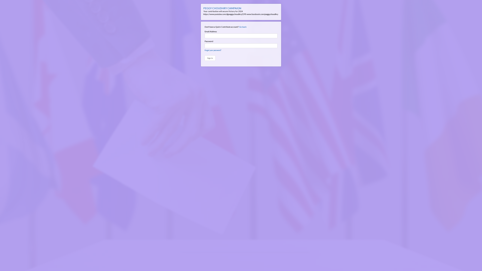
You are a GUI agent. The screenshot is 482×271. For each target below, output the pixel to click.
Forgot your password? (213, 50)
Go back (243, 27)
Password (209, 41)
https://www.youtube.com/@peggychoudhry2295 (224, 14)
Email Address (211, 31)
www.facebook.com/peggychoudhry (262, 14)
